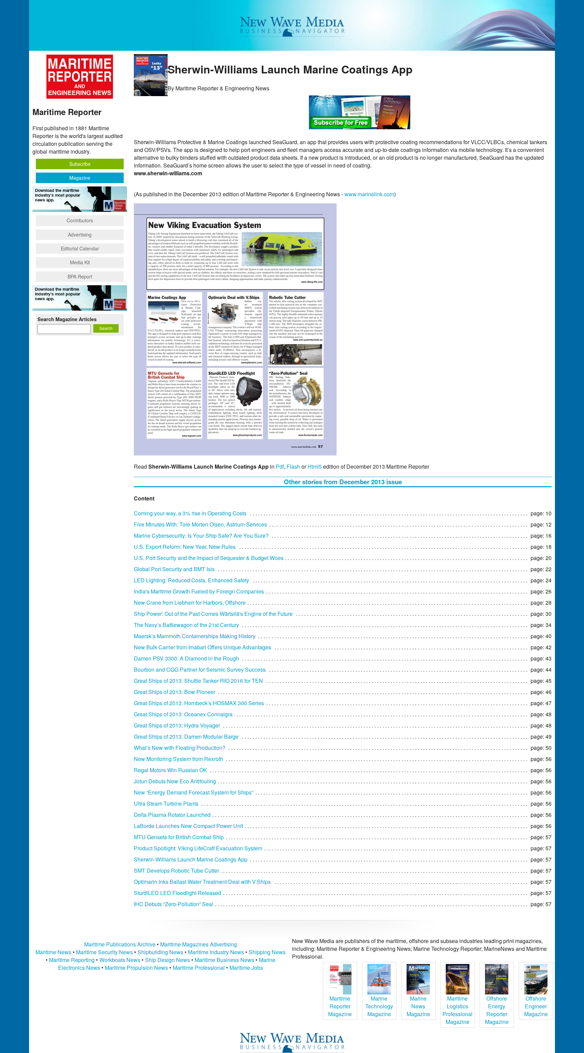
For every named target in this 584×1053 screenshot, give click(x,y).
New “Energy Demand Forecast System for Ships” (193, 792)
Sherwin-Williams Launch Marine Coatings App (190, 859)
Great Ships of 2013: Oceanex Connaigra (183, 714)
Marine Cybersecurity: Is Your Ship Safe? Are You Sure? (201, 535)
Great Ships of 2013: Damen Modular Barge (186, 736)
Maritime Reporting (72, 960)
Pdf (280, 466)
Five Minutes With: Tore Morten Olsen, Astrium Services (200, 524)
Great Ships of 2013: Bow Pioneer (174, 692)
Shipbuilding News (160, 952)
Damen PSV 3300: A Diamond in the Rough (186, 658)
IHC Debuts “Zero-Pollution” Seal (173, 904)
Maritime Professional (199, 967)
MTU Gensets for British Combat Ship (179, 837)
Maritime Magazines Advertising (198, 944)
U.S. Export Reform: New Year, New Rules (185, 547)
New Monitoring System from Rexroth (178, 759)
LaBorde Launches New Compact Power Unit (188, 826)
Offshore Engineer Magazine (536, 1006)
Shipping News (267, 952)
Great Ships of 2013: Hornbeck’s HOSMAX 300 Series (199, 703)
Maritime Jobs (246, 967)
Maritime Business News (225, 960)
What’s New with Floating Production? (179, 748)
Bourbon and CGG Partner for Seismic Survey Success (200, 669)
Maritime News (53, 952)
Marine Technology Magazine (379, 1006)
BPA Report (80, 276)
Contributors (80, 220)
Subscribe (80, 163)
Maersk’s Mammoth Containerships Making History (195, 636)
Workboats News (119, 960)
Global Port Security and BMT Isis (174, 569)
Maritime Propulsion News (136, 967)
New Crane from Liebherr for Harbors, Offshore (190, 602)
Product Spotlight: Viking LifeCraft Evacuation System (198, 848)
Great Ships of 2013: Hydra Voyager (177, 725)
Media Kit (80, 262)
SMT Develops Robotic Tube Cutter (176, 870)
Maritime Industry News (216, 952)
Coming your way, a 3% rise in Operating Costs (190, 513)
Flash (293, 466)
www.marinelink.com (369, 194)
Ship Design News (168, 960)
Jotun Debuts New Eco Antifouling (175, 781)
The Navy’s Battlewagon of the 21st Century (186, 625)
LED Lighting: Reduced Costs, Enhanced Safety (191, 580)
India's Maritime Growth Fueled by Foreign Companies (199, 591)
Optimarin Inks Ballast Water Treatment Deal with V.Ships (202, 882)
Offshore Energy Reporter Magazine (497, 1010)
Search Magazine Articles (67, 319)
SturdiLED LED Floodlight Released (177, 893)
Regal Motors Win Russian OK (170, 770)
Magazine (79, 177)
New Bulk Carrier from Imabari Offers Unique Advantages (202, 647)
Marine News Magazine (418, 1006)
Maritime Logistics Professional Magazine (457, 1010)
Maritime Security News (104, 952)
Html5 (315, 466)
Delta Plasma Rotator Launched (172, 815)
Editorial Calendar (80, 248)
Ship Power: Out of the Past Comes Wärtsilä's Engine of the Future (213, 614)
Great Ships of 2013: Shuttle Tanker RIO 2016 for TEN (198, 681)
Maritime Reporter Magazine (340, 1006)
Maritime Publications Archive (119, 944)
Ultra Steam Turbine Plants (166, 803)
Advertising (80, 234)
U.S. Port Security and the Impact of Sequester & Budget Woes (209, 558)
